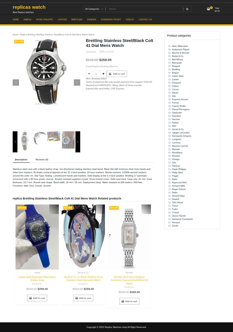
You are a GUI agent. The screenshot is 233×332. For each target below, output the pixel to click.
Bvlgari (175, 72)
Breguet (176, 66)
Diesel (175, 92)
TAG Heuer (177, 202)
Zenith (175, 225)
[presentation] (16, 82)
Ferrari (175, 102)
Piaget (175, 176)
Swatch (175, 199)
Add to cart (119, 74)
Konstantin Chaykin (181, 136)
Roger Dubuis (179, 189)
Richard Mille (178, 186)
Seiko (175, 192)
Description (21, 159)
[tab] (21, 160)
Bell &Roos (177, 59)
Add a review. (106, 51)
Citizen (175, 86)
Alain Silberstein (180, 46)
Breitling (176, 69)
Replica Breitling (27, 34)
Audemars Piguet (180, 49)
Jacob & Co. (83, 272)
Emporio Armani (180, 99)
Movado (176, 156)
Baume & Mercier (180, 52)
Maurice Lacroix (180, 146)
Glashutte (177, 112)
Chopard (176, 82)
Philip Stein (177, 172)
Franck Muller (179, 106)
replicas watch (29, 7)
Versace (176, 222)
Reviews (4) (42, 159)
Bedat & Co (177, 56)
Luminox (176, 142)
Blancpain (177, 62)
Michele (129, 272)
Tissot (175, 205)
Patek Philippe (179, 169)
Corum (175, 89)
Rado (174, 179)
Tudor (175, 209)
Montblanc (177, 152)
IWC (174, 126)
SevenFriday (178, 196)
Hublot (37, 272)
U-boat (175, 212)
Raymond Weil (179, 182)
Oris (174, 162)
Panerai (176, 166)
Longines (176, 139)
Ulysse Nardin (179, 215)
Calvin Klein (178, 76)
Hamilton (176, 116)
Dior (174, 96)
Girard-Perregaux (181, 109)
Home (15, 34)
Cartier (175, 79)
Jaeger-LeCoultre (181, 132)
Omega (175, 159)
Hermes (176, 119)
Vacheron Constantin (182, 219)
